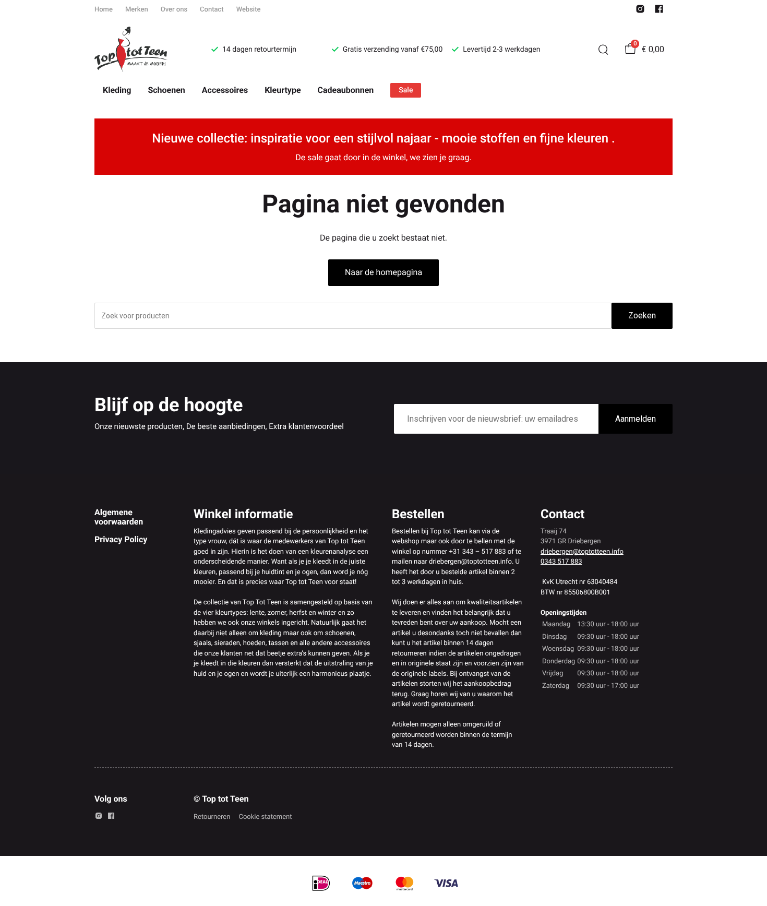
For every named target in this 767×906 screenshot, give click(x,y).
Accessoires (225, 90)
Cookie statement (265, 817)
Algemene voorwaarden (118, 517)
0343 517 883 (561, 562)
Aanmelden (635, 419)
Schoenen (166, 90)
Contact (212, 10)
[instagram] (640, 11)
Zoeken (642, 315)
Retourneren (212, 817)
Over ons (174, 10)
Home (103, 10)
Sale (406, 90)
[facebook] (659, 11)
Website (248, 10)
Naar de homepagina (383, 272)
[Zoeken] (603, 49)
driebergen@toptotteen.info (582, 552)
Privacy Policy (120, 539)
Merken (136, 10)
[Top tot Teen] (140, 50)
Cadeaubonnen (346, 90)
